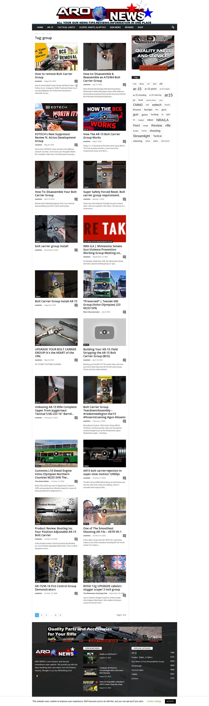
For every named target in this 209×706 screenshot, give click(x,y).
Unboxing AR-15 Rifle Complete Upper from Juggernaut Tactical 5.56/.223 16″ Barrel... (56, 410)
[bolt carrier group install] (56, 229)
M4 (134, 120)
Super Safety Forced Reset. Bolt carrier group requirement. (104, 193)
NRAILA (162, 120)
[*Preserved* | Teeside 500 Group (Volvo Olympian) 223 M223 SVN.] (104, 284)
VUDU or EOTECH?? (108, 654)
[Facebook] (37, 676)
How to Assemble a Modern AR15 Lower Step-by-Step (112, 683)
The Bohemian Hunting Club (95, 593)
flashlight (148, 109)
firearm (167, 105)
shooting (155, 130)
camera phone (151, 100)
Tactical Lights (66, 27)
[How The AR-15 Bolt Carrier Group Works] (104, 117)
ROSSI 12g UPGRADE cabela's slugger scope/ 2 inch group (102, 587)
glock (164, 109)
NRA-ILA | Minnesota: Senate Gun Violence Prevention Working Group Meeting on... (102, 249)
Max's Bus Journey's (91, 312)
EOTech (38, 130)
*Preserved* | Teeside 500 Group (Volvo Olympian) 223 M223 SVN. (102, 304)
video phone (165, 141)
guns (145, 114)
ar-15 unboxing (155, 95)
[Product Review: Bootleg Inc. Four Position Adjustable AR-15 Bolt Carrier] (56, 511)
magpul (141, 120)
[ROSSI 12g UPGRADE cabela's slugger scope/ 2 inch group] (104, 569)
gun (135, 114)
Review (156, 125)
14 (124, 141)
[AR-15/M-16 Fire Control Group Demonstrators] (56, 569)
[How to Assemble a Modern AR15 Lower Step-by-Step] (90, 685)
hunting (154, 114)
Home (40, 27)
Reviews (129, 27)
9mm (141, 84)
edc (147, 105)
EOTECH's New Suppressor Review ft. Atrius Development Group (55, 137)
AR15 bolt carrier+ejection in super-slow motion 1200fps (102, 472)
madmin (38, 81)
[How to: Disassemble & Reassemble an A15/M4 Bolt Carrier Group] (104, 56)
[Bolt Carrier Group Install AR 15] (56, 284)
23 (124, 199)
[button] (173, 27)
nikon (150, 120)
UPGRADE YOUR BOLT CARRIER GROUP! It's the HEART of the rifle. (55, 352)
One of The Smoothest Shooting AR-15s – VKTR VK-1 (102, 530)
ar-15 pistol (151, 89)
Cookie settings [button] (154, 701)
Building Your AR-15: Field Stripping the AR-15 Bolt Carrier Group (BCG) (100, 352)
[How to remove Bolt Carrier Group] (56, 56)
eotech (157, 105)
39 (76, 539)
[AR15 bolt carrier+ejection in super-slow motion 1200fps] (104, 453)
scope (135, 131)
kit (162, 114)
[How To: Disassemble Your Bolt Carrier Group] (56, 174)
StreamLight (136, 666)
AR (161, 84)
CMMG (38, 69)
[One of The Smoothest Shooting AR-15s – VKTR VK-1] (104, 511)
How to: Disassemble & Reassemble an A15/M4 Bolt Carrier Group (101, 77)
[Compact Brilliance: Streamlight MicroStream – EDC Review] (90, 671)
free (156, 110)
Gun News (115, 27)
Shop (140, 27)
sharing (144, 131)
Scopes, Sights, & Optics (92, 27)
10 (124, 535)
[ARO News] (104, 12)
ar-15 (137, 89)
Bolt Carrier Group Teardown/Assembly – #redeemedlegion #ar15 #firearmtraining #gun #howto (104, 412)
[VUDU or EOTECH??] (90, 658)
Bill (134, 100)
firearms (137, 109)
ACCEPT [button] (170, 701)
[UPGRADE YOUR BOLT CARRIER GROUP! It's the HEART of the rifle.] (56, 332)
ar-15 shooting (139, 95)
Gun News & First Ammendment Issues (98, 242)
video (155, 141)
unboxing (137, 141)
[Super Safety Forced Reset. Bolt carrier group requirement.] (104, 174)
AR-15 (50, 27)
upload (147, 141)
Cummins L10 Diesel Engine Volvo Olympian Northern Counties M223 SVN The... (53, 474)
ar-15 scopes (165, 89)
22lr (148, 84)
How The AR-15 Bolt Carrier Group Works (101, 135)
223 (154, 84)
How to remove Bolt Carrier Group (53, 75)
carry (161, 100)
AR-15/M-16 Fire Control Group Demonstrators (55, 587)
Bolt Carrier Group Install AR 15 (56, 301)
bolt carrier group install (51, 246)
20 (124, 421)
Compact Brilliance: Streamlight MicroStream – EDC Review (112, 670)
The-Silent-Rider (42, 481)
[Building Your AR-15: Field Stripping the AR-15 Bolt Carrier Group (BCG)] (104, 332)
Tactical (157, 135)
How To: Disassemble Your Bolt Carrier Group (56, 193)
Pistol (136, 125)
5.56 (134, 84)
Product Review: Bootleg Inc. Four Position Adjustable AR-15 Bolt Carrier (55, 532)
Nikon (86, 297)
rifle (168, 125)
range (145, 125)
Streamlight (141, 136)
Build (140, 100)
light (168, 114)
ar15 (168, 95)
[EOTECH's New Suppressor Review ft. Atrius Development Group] (56, 117)
